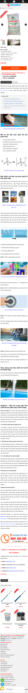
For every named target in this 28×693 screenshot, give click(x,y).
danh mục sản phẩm (6, 642)
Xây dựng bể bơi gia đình (6, 667)
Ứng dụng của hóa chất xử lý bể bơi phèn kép (13, 103)
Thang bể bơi (3, 653)
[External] (2, 680)
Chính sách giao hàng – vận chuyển (8, 684)
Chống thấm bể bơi (5, 669)
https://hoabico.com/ (11, 567)
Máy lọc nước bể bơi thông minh (7, 655)
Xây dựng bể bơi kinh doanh (7, 665)
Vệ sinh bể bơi (4, 670)
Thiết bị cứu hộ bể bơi (5, 656)
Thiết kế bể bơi (4, 661)
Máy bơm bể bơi (4, 644)
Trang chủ (3, 8)
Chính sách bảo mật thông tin (7, 675)
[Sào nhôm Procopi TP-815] (20, 599)
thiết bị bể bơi (4, 518)
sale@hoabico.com (8, 640)
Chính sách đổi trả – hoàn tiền (7, 677)
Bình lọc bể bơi (4, 646)
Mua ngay (15, 68)
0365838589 (7, 638)
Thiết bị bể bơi (10, 8)
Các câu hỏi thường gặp (6, 683)
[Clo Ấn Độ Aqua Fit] (7, 619)
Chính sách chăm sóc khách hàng (8, 679)
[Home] (14, 5)
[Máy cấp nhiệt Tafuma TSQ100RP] (20, 619)
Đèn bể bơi (3, 651)
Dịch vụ (2, 660)
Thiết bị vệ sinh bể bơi (5, 649)
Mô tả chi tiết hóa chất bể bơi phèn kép (12, 99)
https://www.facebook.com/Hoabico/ (16, 570)
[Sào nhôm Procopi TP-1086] (7, 599)
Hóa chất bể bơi (4, 647)
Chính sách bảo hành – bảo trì (7, 681)
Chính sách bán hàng (6, 674)
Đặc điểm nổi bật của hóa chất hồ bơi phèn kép (13, 101)
